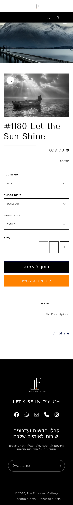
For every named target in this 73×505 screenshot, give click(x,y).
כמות (7, 238)
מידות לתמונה (12, 195)
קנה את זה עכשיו (36, 281)
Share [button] (64, 333)
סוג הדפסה (11, 174)
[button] (48, 17)
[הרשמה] (59, 465)
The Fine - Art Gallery (42, 493)
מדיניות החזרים (26, 499)
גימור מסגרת (12, 215)
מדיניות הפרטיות (51, 499)
